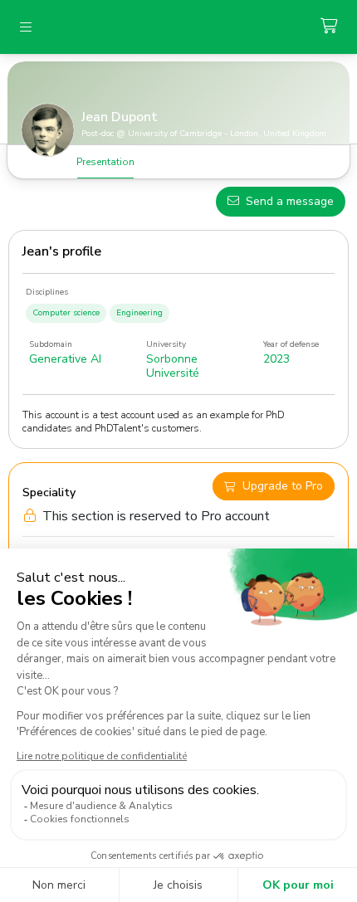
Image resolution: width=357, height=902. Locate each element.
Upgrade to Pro (282, 487)
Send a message (290, 201)
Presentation (105, 161)
